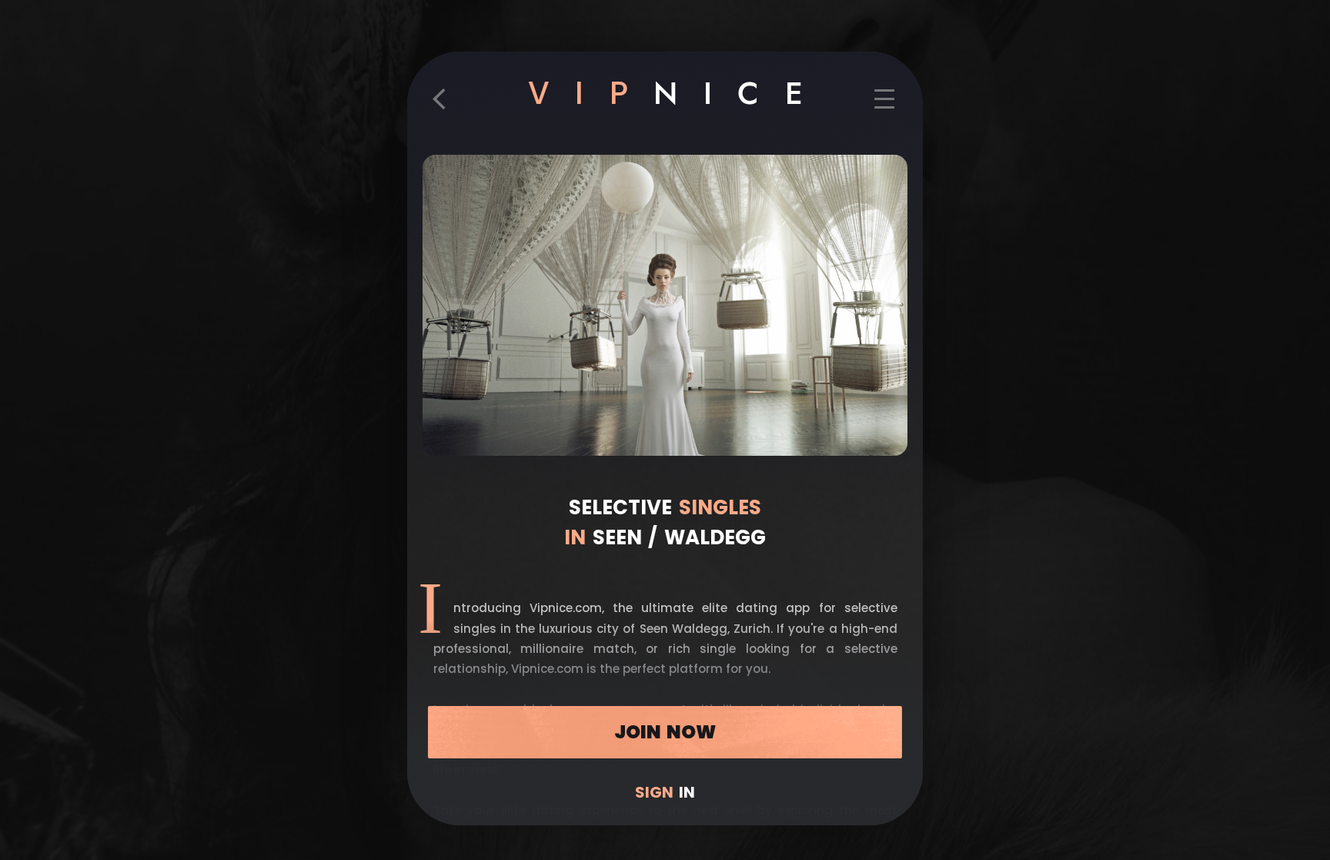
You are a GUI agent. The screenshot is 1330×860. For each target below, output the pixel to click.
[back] (446, 106)
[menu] (884, 106)
